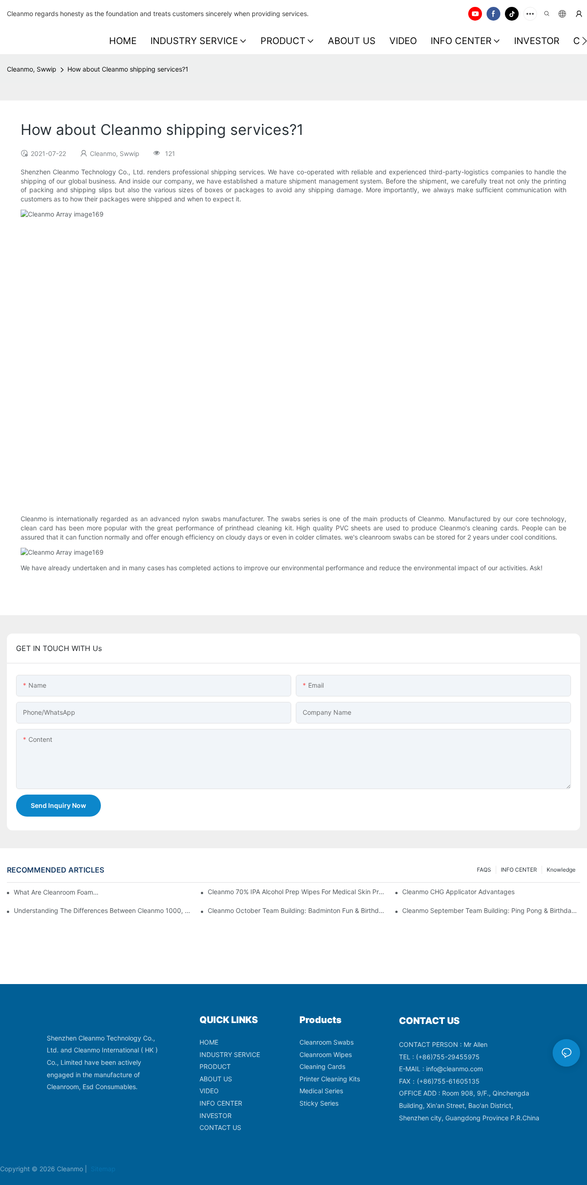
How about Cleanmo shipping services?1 (127, 69)
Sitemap (102, 1169)
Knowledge (561, 869)
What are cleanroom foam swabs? (57, 892)
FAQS (484, 869)
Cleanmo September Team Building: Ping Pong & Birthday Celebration (491, 910)
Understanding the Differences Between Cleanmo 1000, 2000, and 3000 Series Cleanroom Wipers (103, 910)
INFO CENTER (519, 869)
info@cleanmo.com (454, 1069)
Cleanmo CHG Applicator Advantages (458, 892)
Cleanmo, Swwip (31, 69)
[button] (584, 41)
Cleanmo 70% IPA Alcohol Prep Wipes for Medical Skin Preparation (297, 892)
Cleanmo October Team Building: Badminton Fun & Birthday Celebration (297, 910)
